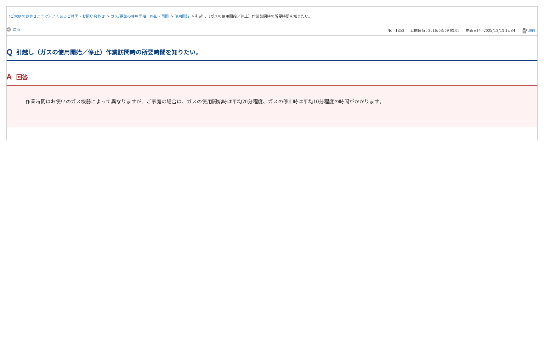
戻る (16, 29)
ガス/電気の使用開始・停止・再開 (139, 16)
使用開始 (182, 16)
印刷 (531, 30)
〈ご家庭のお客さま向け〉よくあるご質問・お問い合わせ (56, 16)
